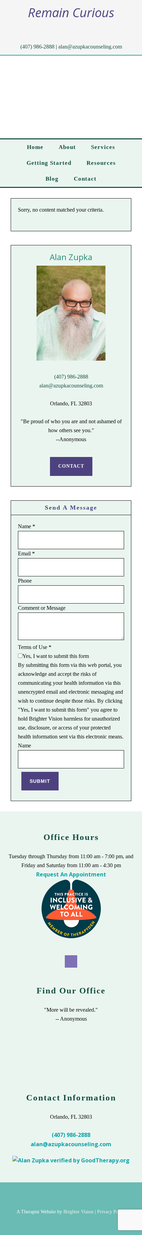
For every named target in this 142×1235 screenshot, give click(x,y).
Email (26, 553)
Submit (40, 781)
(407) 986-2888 (37, 47)
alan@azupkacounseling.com (90, 47)
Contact (71, 466)
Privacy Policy (111, 1211)
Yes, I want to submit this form (55, 656)
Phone (25, 581)
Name (26, 526)
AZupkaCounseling (72, 97)
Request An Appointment (71, 874)
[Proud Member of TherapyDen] (71, 936)
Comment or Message (41, 608)
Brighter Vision (78, 1211)
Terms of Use (34, 647)
